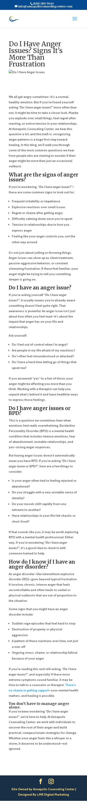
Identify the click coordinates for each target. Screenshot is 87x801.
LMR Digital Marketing (53, 794)
